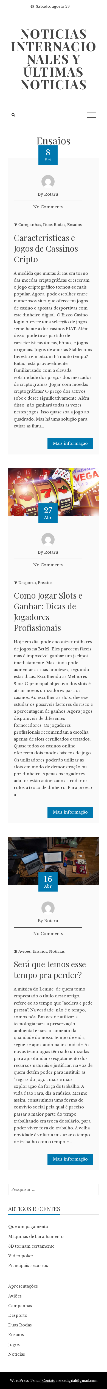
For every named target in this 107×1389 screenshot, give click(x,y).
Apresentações (23, 1286)
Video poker (20, 1255)
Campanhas (29, 224)
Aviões (24, 951)
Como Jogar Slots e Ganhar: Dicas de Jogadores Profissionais (48, 611)
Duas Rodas (54, 224)
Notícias (57, 951)
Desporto (27, 582)
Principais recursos (28, 1265)
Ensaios (74, 224)
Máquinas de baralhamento (36, 1236)
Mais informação (70, 443)
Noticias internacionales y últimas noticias (54, 59)
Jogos (14, 1344)
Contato (48, 1381)
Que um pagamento (28, 1226)
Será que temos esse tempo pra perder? (50, 969)
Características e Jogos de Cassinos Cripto (46, 248)
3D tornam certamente (31, 1246)
